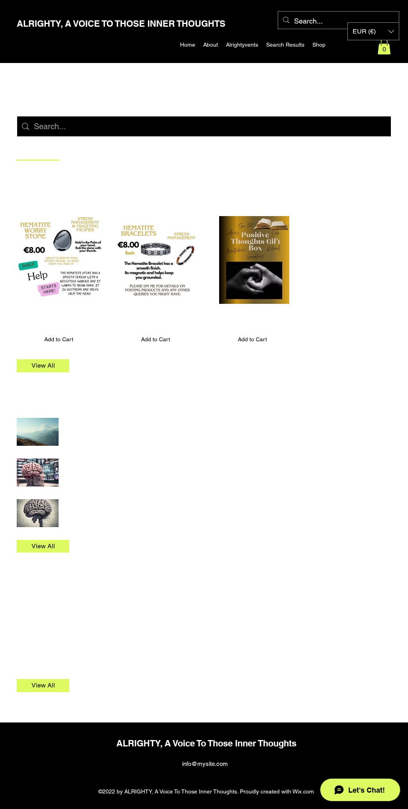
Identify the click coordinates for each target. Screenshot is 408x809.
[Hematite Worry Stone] (59, 260)
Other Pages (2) (46, 579)
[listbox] (373, 31)
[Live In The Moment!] (38, 513)
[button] (384, 46)
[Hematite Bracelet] (156, 260)
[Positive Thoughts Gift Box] (252, 260)
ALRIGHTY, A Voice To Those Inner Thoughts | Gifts (93, 602)
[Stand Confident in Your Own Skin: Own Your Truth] (38, 432)
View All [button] (43, 365)
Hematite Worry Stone (49, 313)
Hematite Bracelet (140, 313)
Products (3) (40, 197)
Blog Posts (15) (46, 399)
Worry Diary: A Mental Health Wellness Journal (136, 463)
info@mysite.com (205, 763)
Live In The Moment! (97, 503)
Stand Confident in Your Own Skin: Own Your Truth (142, 422)
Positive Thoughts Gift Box (250, 313)
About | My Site (39, 643)
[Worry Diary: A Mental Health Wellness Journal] (38, 472)
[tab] (38, 150)
